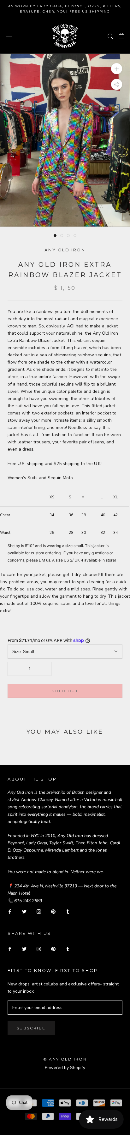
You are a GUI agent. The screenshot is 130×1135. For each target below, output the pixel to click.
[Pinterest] (53, 911)
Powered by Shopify (65, 1068)
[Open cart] (121, 36)
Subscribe (31, 1028)
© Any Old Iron (65, 1059)
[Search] (110, 36)
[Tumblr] (68, 911)
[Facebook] (10, 911)
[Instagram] (39, 911)
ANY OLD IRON (64, 249)
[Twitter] (24, 911)
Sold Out (65, 690)
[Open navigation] (9, 36)
